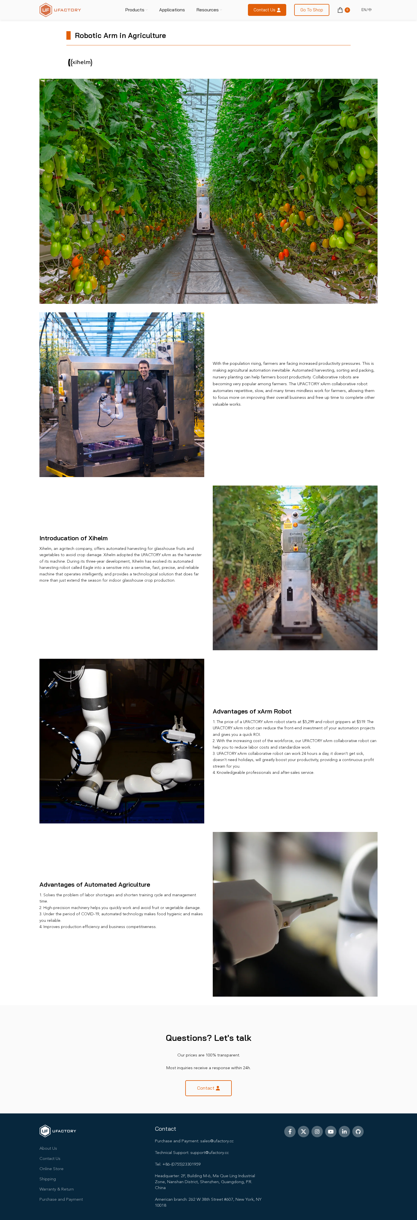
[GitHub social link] (358, 1131)
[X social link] (303, 1131)
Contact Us (49, 1159)
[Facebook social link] (290, 1131)
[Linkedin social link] (344, 1131)
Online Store (51, 1169)
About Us (48, 1149)
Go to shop (311, 9)
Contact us (264, 9)
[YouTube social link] (330, 1131)
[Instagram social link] (317, 1131)
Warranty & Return (56, 1189)
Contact (205, 1088)
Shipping (47, 1179)
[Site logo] (60, 10)
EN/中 (366, 9)
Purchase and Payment (61, 1200)
